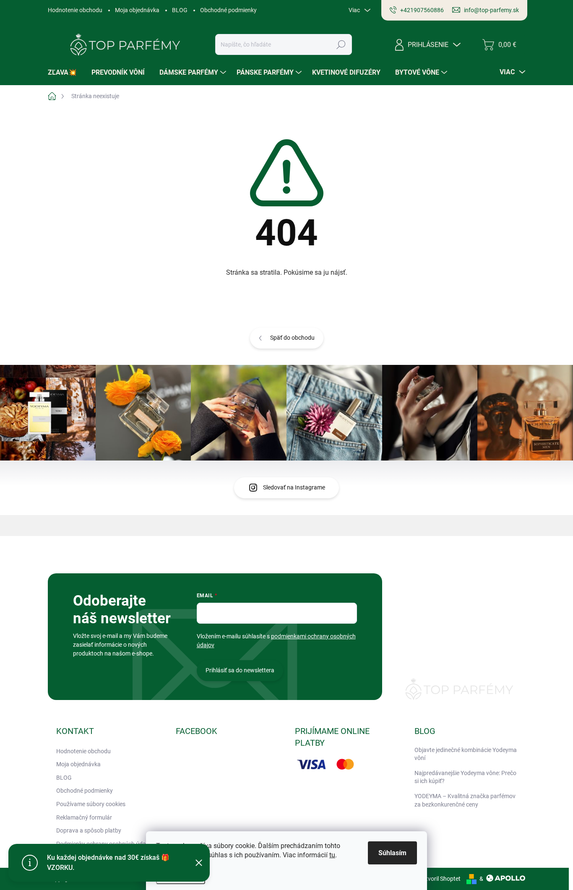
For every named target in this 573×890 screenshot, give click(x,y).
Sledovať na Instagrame (294, 487)
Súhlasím (392, 853)
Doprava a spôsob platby (88, 830)
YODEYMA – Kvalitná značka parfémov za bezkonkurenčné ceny (465, 800)
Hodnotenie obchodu (75, 10)
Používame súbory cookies (90, 804)
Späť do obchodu (292, 337)
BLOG (180, 10)
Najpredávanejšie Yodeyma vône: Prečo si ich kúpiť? (465, 777)
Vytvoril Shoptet (440, 878)
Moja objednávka (137, 10)
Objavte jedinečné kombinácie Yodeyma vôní (465, 754)
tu (332, 855)
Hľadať (341, 44)
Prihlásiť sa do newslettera (240, 670)
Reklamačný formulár (84, 817)
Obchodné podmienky (228, 10)
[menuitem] (65, 72)
